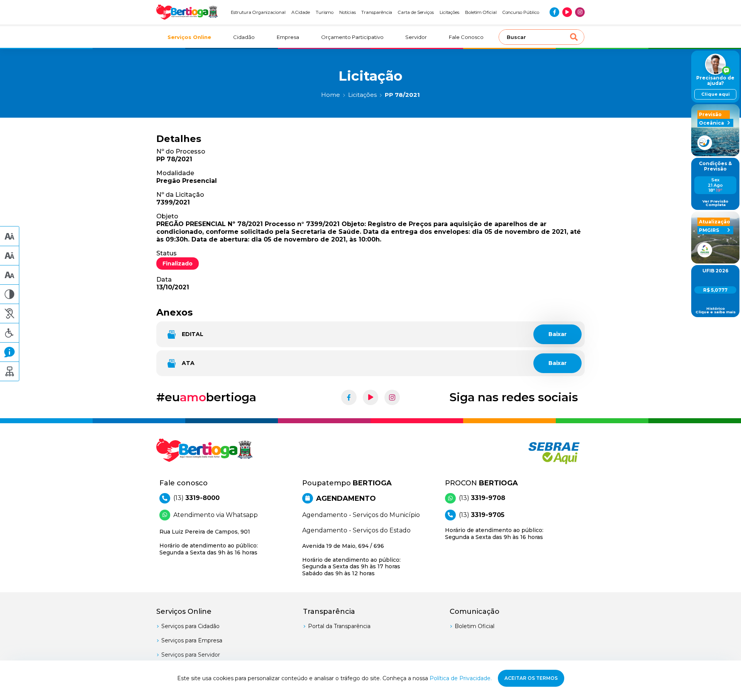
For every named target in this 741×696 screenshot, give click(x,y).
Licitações (449, 12)
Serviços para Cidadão (190, 626)
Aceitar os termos (531, 678)
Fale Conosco (466, 37)
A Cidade (300, 12)
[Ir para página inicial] (187, 12)
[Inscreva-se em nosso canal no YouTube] (567, 12)
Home (330, 94)
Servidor (416, 37)
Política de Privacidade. (461, 678)
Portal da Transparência (339, 626)
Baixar (557, 334)
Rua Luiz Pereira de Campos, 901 (208, 542)
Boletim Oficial (481, 12)
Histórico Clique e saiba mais (715, 310)
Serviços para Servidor (190, 654)
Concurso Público (520, 12)
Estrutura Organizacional (258, 12)
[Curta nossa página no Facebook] (554, 12)
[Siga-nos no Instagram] (580, 12)
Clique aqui (715, 94)
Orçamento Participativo (352, 37)
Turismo (325, 12)
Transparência (376, 12)
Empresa (288, 37)
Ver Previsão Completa (715, 203)
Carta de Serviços (416, 12)
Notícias (347, 12)
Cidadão (244, 37)
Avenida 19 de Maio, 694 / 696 (351, 559)
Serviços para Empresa (191, 640)
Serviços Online (189, 37)
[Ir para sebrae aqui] (535, 453)
